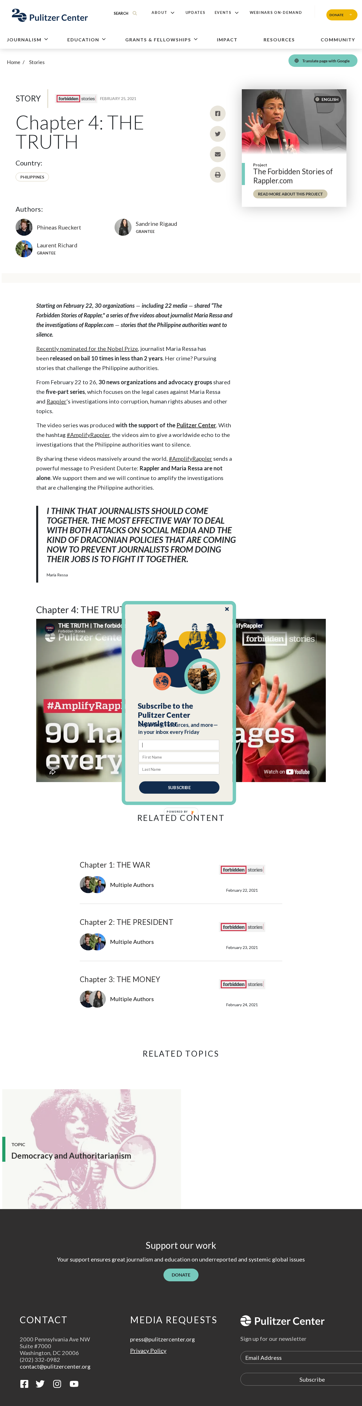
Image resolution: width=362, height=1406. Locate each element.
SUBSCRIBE (179, 787)
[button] (179, 715)
